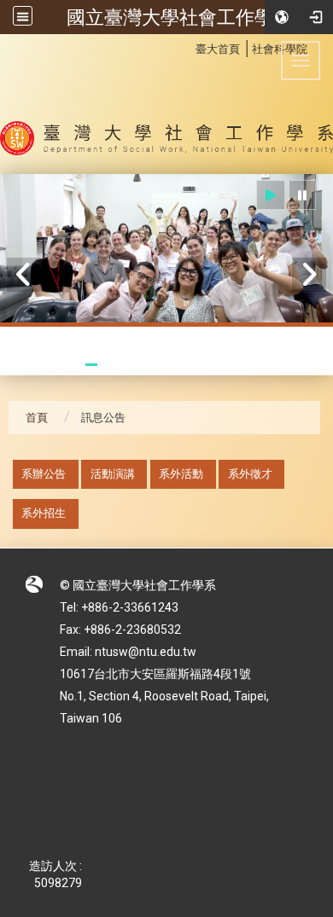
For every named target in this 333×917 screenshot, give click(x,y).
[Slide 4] (110, 364)
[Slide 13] (284, 364)
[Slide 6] (149, 364)
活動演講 (113, 473)
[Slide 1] (53, 364)
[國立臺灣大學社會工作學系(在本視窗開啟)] (166, 104)
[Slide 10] (226, 364)
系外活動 (181, 473)
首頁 (37, 417)
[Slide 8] (188, 364)
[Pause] (302, 195)
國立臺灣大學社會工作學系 (179, 17)
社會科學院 (279, 49)
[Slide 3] (91, 364)
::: (186, 46)
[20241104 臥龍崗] (166, 249)
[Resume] (270, 195)
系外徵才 (250, 473)
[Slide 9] (207, 364)
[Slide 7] (168, 364)
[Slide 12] (265, 364)
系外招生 (43, 513)
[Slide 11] (246, 364)
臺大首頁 (218, 49)
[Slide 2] (72, 364)
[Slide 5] (130, 364)
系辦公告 (43, 473)
